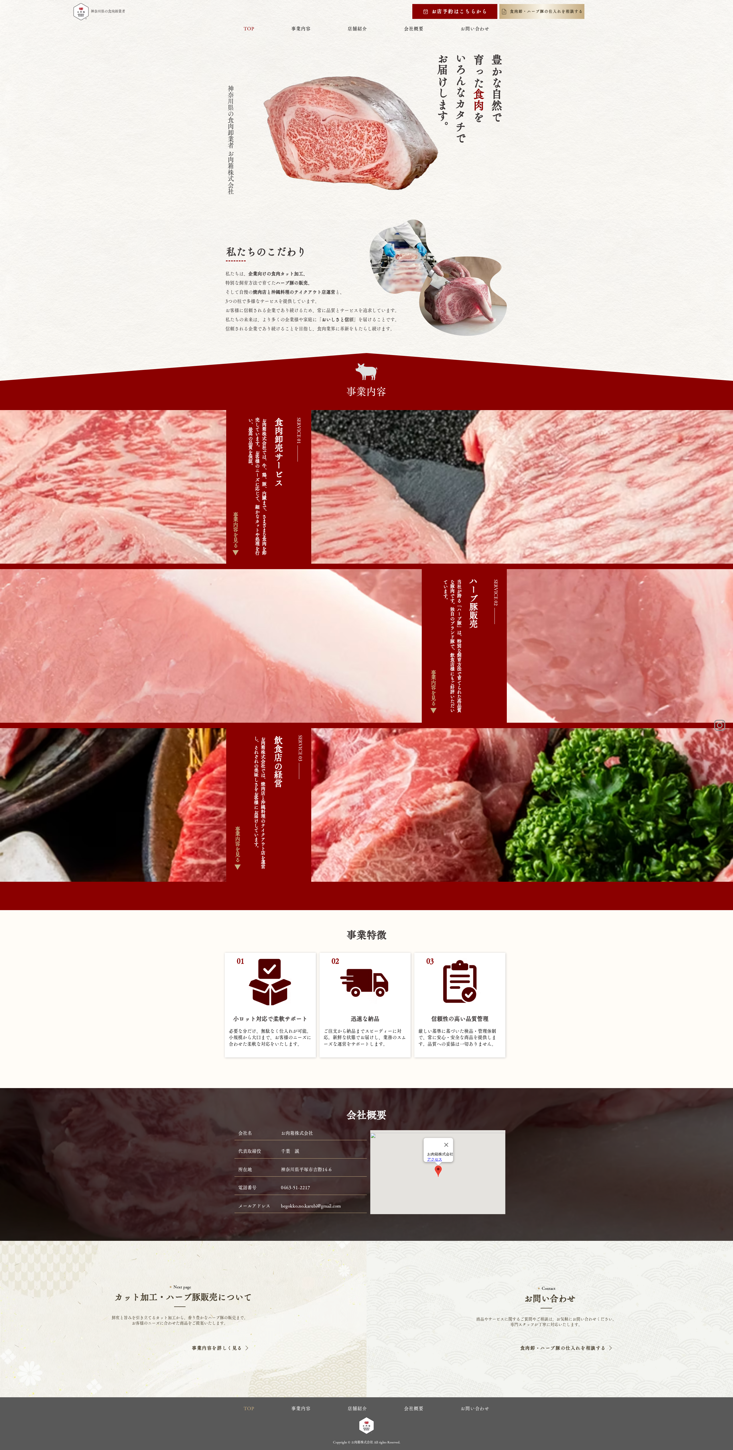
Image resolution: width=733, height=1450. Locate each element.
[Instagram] (719, 725)
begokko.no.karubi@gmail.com (311, 1206)
